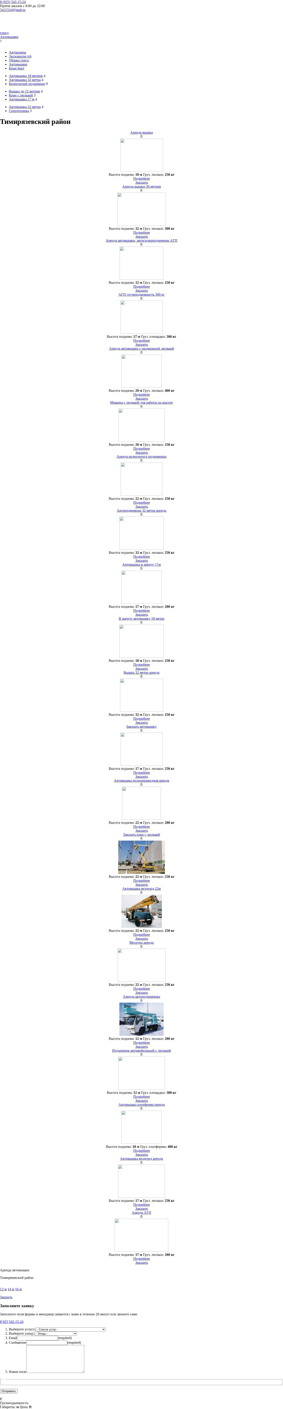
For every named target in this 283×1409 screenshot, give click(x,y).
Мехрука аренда (141, 942)
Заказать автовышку (141, 726)
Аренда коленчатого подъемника (141, 456)
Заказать (141, 182)
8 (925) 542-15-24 (13, 2)
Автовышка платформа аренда (142, 1104)
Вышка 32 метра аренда (141, 672)
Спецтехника (19, 111)
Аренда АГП (141, 1212)
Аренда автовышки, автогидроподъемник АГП (141, 240)
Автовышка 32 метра (25, 80)
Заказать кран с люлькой (141, 834)
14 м (11, 1289)
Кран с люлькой (21, 95)
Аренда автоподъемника (141, 996)
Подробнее (141, 178)
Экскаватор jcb (20, 56)
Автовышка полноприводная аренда (141, 780)
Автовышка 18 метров (26, 76)
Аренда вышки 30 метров (141, 186)
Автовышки (9, 37)
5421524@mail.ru (12, 10)
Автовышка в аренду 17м (141, 564)
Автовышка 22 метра (25, 107)
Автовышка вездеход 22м (141, 888)
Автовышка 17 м (21, 99)
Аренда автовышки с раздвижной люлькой (141, 348)
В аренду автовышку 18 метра (141, 618)
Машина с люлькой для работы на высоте (141, 402)
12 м (3, 1289)
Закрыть (6, 1297)
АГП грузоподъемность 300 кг (142, 294)
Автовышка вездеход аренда (141, 1158)
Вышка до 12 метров (24, 91)
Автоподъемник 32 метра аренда (141, 510)
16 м (18, 1289)
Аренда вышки (141, 132)
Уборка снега (19, 60)
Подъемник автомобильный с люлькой (141, 1050)
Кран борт (16, 68)
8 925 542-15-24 (11, 1322)
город (4, 33)
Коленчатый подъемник (27, 84)
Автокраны (17, 52)
